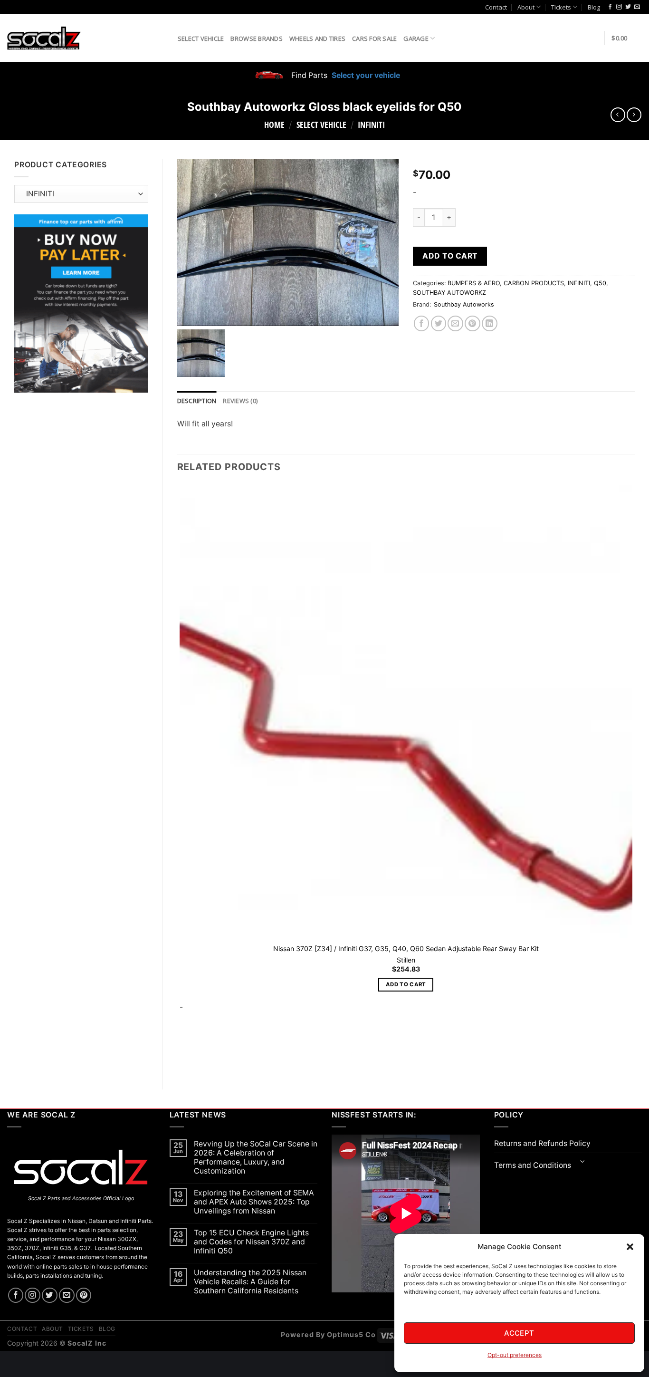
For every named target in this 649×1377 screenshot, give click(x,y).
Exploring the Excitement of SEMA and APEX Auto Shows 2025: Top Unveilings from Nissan (254, 1201)
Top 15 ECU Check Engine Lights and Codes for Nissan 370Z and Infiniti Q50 (251, 1241)
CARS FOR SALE (374, 38)
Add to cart (449, 255)
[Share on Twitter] (439, 323)
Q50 (600, 283)
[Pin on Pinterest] (472, 323)
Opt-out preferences (514, 1354)
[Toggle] (582, 1162)
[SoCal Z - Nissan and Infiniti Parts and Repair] (44, 37)
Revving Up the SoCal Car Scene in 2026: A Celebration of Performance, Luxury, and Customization (255, 1157)
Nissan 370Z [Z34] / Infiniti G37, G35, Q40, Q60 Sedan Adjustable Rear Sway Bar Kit (406, 948)
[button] (630, 1247)
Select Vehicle (201, 38)
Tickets (561, 7)
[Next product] (618, 114)
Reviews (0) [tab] (240, 400)
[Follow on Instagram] (619, 7)
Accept (519, 1333)
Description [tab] (197, 400)
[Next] (207, 1059)
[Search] (167, 38)
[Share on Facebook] (421, 323)
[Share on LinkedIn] (489, 323)
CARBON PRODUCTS (534, 283)
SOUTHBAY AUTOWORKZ (449, 292)
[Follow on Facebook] (610, 7)
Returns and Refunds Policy (542, 1143)
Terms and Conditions (532, 1165)
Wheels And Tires (317, 38)
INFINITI (371, 124)
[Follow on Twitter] (628, 7)
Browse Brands (256, 38)
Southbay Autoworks (464, 304)
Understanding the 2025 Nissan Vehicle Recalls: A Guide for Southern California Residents (250, 1281)
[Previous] (181, 1059)
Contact (496, 7)
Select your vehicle (365, 75)
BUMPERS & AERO (474, 283)
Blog (594, 7)
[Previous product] (634, 114)
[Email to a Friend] (455, 323)
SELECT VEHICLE (321, 124)
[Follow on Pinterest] (84, 1295)
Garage (416, 38)
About (525, 7)
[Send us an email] (637, 7)
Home (274, 124)
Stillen (406, 960)
